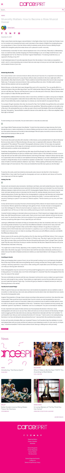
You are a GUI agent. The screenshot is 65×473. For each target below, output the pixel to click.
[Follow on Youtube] (34, 435)
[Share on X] (6, 33)
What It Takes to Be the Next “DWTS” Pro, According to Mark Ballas (49, 371)
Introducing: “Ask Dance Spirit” (12, 370)
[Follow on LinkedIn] (37, 435)
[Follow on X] (27, 435)
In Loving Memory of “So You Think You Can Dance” (47, 408)
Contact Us (32, 460)
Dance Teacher (32, 452)
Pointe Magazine (32, 450)
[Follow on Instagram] (30, 435)
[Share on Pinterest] (14, 33)
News (3, 15)
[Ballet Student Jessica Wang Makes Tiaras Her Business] (16, 402)
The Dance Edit (32, 454)
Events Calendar (32, 441)
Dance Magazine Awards (32, 458)
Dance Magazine (32, 448)
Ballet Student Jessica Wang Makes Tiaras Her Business (14, 408)
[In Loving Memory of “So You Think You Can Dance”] (49, 402)
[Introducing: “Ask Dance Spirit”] (16, 365)
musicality (5, 329)
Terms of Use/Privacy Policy (32, 462)
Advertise (32, 443)
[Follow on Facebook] (24, 435)
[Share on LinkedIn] (10, 33)
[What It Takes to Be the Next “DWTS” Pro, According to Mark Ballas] (49, 365)
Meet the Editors (32, 439)
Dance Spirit (11, 27)
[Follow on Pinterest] (41, 435)
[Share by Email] (19, 33)
